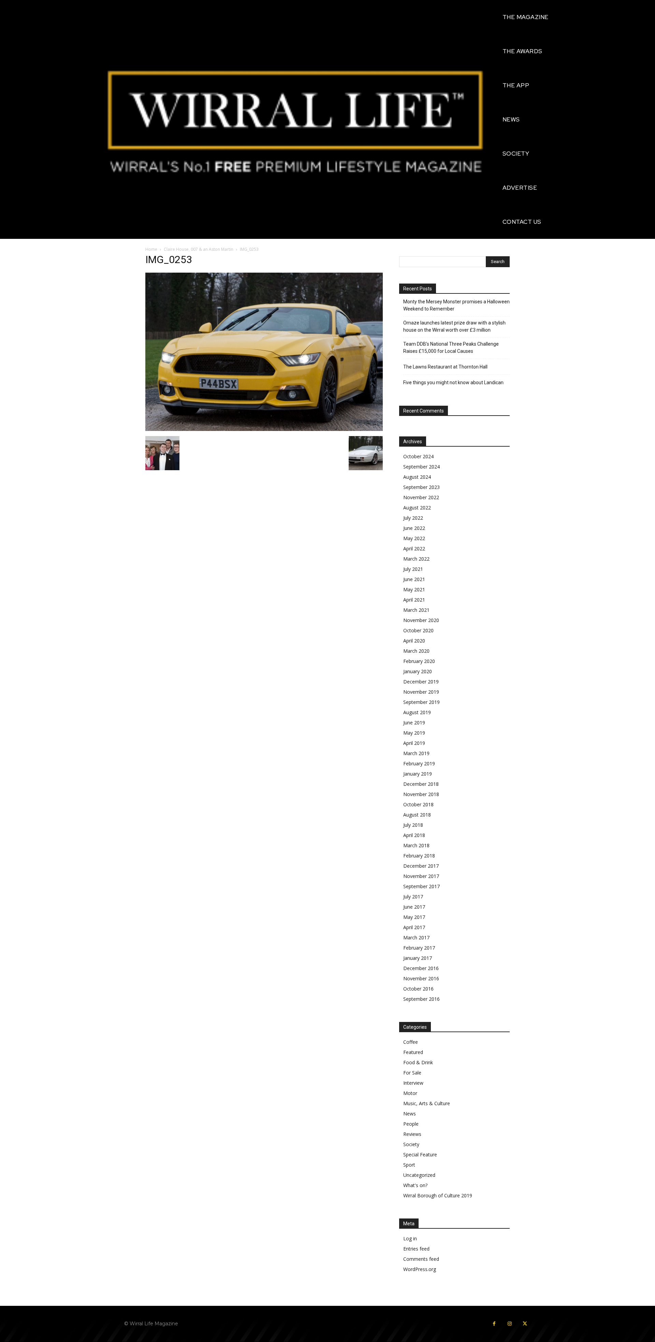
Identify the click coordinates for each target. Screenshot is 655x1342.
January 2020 (417, 671)
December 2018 (421, 784)
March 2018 (416, 845)
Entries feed (416, 1248)
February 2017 (419, 947)
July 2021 (413, 569)
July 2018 (413, 825)
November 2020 (421, 620)
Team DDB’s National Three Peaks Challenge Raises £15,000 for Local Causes (451, 347)
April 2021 (414, 599)
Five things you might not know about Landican (453, 382)
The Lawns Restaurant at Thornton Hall (445, 367)
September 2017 (421, 886)
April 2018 (414, 835)
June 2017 (414, 907)
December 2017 (421, 866)
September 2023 (421, 487)
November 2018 (421, 794)
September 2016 (421, 999)
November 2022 (421, 497)
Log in (410, 1238)
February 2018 (419, 855)
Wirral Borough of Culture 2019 (437, 1195)
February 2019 (419, 763)
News (409, 1113)
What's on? (415, 1185)
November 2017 (421, 876)
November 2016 (421, 978)
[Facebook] (494, 1324)
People (411, 1124)
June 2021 (414, 579)
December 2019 (421, 681)
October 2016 (418, 988)
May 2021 (414, 589)
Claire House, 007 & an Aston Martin (198, 249)
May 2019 (414, 733)
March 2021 (416, 610)
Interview (413, 1083)
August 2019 (417, 712)
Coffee (410, 1042)
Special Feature (420, 1154)
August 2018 (417, 814)
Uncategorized (419, 1175)
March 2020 (416, 651)
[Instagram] (509, 1324)
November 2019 (421, 692)
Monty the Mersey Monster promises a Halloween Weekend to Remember (456, 305)
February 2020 (419, 661)
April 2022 (414, 548)
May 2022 (414, 538)
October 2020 (418, 630)
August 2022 (417, 507)
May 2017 (414, 917)
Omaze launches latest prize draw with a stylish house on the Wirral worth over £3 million (454, 326)
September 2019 (421, 702)
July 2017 (413, 896)
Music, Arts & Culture (426, 1103)
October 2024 (418, 456)
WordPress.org (419, 1269)
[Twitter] (525, 1324)
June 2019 (414, 722)
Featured (413, 1052)
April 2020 (414, 640)
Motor (410, 1093)
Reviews (412, 1134)
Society (411, 1144)
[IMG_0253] (264, 429)
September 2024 (421, 466)
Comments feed (421, 1259)
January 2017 (417, 958)
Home (151, 249)
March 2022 (416, 558)
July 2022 (413, 518)
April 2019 (414, 743)
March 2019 (416, 753)
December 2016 (421, 968)
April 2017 (414, 927)
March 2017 (416, 937)
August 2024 (417, 477)
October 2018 (418, 804)
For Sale (412, 1072)
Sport (409, 1164)
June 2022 (414, 528)
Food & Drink (418, 1062)
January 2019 (417, 773)
